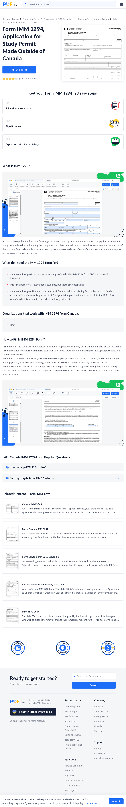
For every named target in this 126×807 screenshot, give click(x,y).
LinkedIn (98, 726)
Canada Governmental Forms (93, 18)
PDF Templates (72, 706)
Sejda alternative (73, 734)
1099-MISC (70, 721)
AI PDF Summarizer (74, 780)
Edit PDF (69, 770)
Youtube (98, 731)
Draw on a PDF (72, 785)
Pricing (97, 748)
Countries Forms (31, 18)
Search (94, 685)
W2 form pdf (71, 711)
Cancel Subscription (104, 758)
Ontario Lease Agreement (72, 728)
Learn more (91, 803)
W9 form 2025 (72, 716)
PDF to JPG (70, 790)
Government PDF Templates (59, 18)
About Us (98, 706)
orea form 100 (72, 739)
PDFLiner (35, 711)
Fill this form (19, 69)
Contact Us (99, 753)
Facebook (99, 721)
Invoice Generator (74, 765)
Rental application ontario (74, 746)
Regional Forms (10, 18)
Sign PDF (69, 775)
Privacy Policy (101, 716)
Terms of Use (101, 711)
